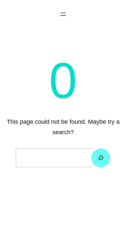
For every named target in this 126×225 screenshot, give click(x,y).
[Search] (100, 157)
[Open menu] (63, 14)
